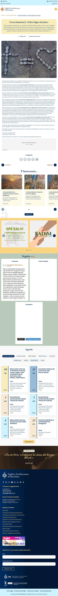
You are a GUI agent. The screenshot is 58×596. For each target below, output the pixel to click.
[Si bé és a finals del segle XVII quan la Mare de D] (37, 320)
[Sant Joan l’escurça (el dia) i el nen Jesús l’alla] (29, 334)
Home (3, 15)
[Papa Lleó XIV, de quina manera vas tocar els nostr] (29, 329)
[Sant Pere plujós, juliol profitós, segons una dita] (20, 334)
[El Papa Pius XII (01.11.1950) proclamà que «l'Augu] (29, 310)
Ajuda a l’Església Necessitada (11, 533)
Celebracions (17, 360)
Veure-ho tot (29, 214)
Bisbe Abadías (32, 356)
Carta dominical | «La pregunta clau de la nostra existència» (10, 193)
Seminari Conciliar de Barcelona (12, 519)
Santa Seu (5, 510)
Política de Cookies (33, 591)
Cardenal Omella (20, 356)
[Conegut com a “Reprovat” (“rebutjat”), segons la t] (37, 324)
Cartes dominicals (11, 15)
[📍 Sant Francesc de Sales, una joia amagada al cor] (37, 310)
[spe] (14, 233)
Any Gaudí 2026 (7, 524)
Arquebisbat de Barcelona (14, 265)
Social (42, 360)
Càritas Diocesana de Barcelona (12, 526)
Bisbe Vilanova (43, 356)
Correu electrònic (7, 561)
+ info (11, 390)
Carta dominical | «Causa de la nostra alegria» (34, 193)
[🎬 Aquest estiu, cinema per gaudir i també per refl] (20, 315)
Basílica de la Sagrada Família (11, 522)
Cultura (26, 360)
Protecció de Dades (20, 591)
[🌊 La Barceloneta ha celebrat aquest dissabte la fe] (29, 320)
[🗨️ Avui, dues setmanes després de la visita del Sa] (37, 334)
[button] (55, 209)
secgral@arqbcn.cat (8, 493)
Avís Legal (10, 591)
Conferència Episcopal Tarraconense (13, 515)
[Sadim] (43, 233)
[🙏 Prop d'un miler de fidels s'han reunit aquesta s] (20, 329)
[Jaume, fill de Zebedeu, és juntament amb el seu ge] (20, 320)
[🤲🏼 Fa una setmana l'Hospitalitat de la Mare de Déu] (37, 329)
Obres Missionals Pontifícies (10, 531)
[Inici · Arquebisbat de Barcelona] (10, 9)
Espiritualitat (34, 360)
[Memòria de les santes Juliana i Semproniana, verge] (37, 315)
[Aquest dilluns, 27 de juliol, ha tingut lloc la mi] (29, 315)
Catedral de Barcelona (9, 517)
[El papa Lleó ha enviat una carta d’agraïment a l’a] (29, 324)
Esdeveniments (29, 441)
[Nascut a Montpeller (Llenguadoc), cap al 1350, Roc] (20, 310)
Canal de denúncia (45, 591)
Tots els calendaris (8, 356)
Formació (52, 356)
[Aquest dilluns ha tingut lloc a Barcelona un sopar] (20, 324)
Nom (3, 554)
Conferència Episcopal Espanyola (12, 513)
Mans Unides (6, 528)
